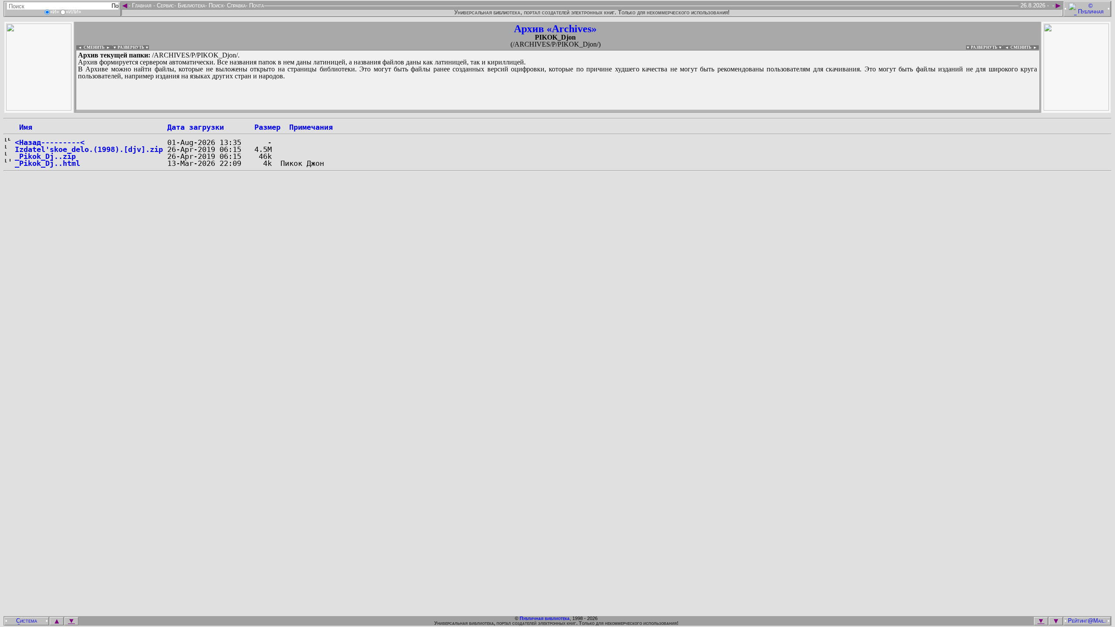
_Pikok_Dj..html (47, 163)
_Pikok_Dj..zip (45, 156)
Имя (23, 127)
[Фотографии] (38, 108)
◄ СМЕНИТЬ (90, 47)
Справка (235, 5)
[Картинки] (1076, 108)
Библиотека (190, 5)
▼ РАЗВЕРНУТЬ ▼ (131, 47)
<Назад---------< (49, 142)
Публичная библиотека (545, 618)
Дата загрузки (195, 127)
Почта (255, 5)
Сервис (164, 5)
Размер (267, 127)
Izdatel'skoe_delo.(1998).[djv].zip (89, 149)
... (287, 110)
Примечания (311, 127)
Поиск (215, 5)
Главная (141, 5)
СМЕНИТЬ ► (1024, 47)
